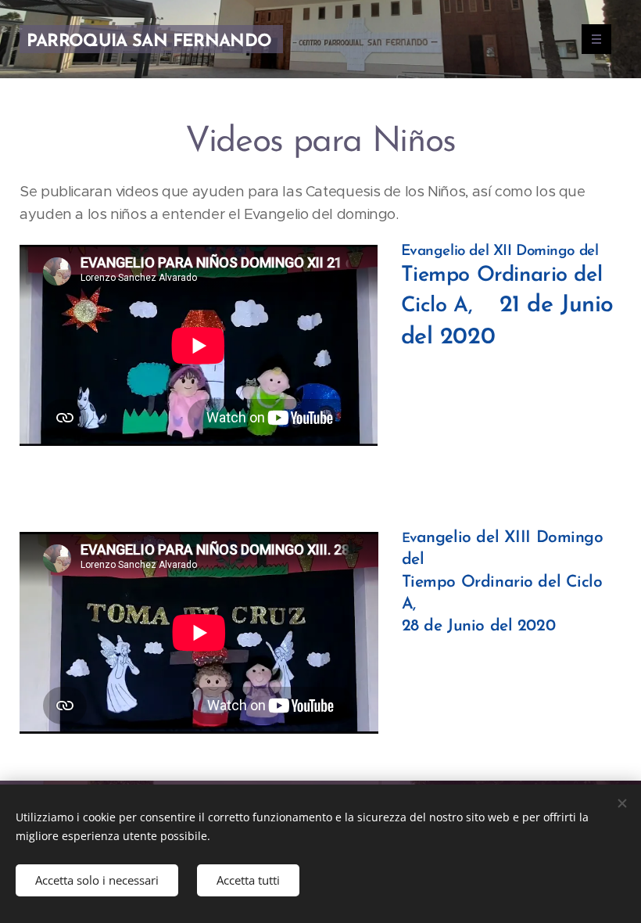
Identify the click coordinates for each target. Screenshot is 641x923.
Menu (596, 39)
